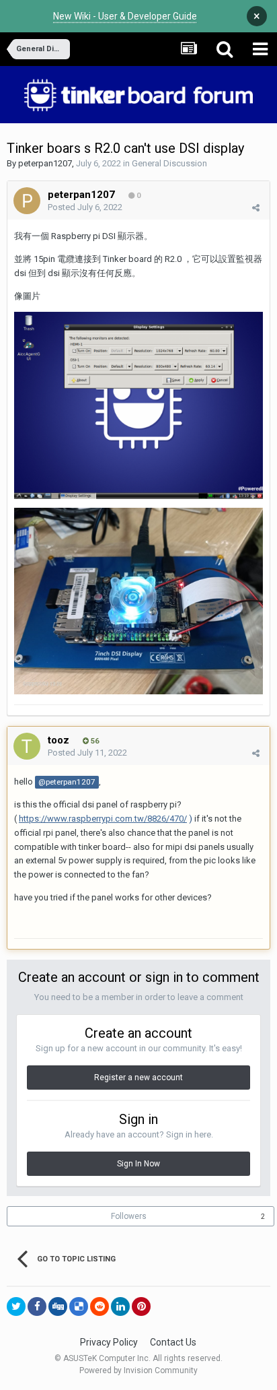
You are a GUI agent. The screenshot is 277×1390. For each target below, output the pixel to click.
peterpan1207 (45, 163)
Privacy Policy (109, 1342)
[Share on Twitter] (16, 1306)
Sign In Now (138, 1163)
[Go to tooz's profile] (26, 746)
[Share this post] (256, 208)
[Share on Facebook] (37, 1306)
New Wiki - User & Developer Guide (125, 16)
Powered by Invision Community (138, 1370)
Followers (129, 1216)
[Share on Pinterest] (141, 1306)
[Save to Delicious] (78, 1306)
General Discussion (169, 163)
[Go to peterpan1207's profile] (26, 200)
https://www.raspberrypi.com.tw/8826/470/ (103, 819)
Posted (85, 207)
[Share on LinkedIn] (120, 1306)
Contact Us (173, 1342)
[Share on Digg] (57, 1306)
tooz (58, 740)
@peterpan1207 (66, 782)
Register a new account (138, 1077)
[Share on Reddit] (99, 1306)
